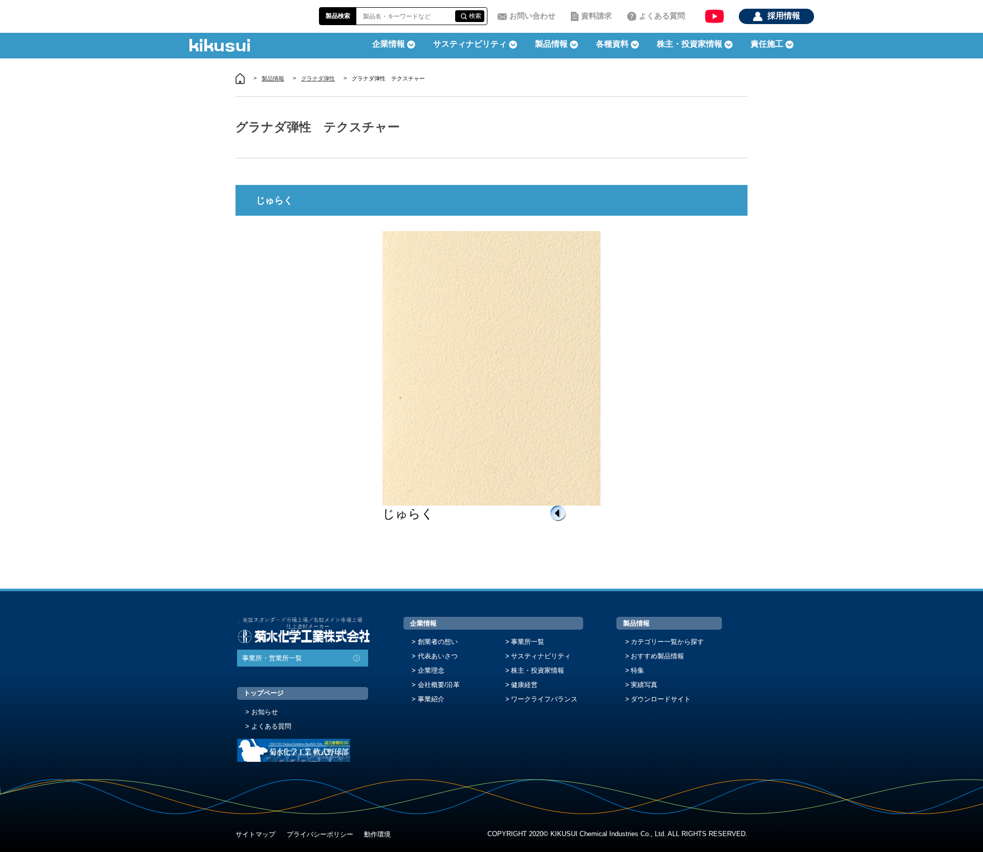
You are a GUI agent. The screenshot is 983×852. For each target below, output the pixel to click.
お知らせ (264, 712)
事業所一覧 (527, 642)
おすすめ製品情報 (657, 656)
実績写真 (644, 685)
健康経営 (524, 685)
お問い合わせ (532, 15)
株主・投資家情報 (537, 670)
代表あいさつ (438, 656)
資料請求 (596, 15)
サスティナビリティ (470, 43)
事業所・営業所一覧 (272, 658)
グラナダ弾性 (318, 78)
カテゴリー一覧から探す (667, 642)
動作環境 (377, 834)
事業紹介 (431, 699)
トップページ (264, 693)
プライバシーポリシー (320, 834)
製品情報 (273, 78)
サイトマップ (255, 834)
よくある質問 (662, 15)
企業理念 (431, 670)
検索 (475, 15)
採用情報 (783, 15)
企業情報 (423, 623)
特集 (637, 670)
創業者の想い (438, 642)
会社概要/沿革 (439, 685)
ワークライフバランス (544, 699)
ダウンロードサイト (661, 699)
